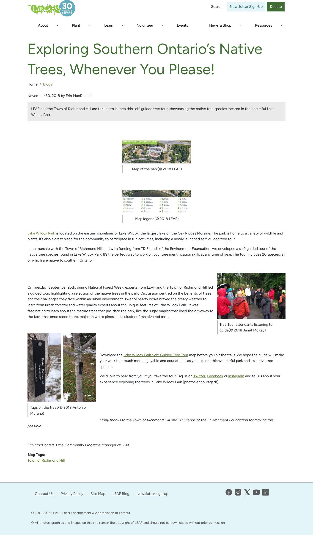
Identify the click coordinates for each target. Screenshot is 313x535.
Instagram (236, 376)
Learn (108, 25)
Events (182, 25)
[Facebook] (229, 492)
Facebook (215, 376)
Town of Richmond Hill (46, 460)
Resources (263, 25)
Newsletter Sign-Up (246, 6)
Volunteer (145, 25)
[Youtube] (256, 492)
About (43, 25)
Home (32, 84)
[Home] (55, 8)
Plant (76, 25)
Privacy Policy (72, 493)
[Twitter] (247, 492)
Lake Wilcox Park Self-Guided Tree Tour (156, 355)
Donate (276, 6)
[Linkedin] (265, 492)
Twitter (199, 376)
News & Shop (220, 25)
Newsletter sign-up (152, 493)
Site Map (98, 493)
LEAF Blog (121, 493)
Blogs (47, 84)
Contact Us (44, 493)
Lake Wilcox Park (41, 233)
